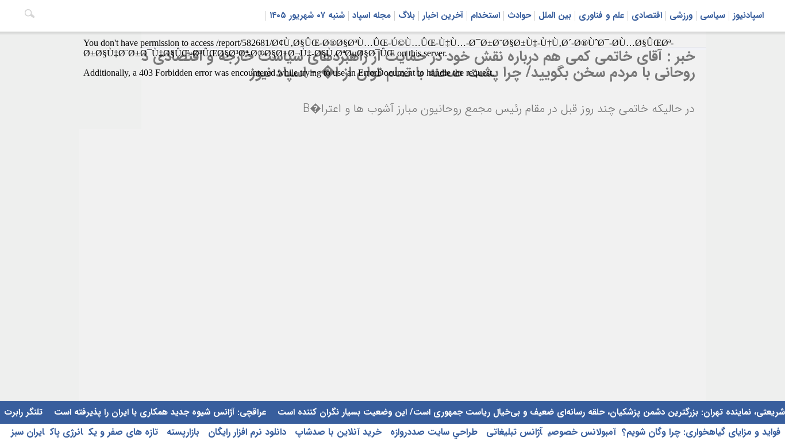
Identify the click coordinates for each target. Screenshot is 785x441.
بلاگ (406, 15)
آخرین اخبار (442, 15)
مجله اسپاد (371, 15)
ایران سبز (27, 432)
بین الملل (554, 15)
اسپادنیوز (748, 15)
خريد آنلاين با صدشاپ (337, 432)
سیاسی (712, 15)
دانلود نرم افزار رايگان (245, 432)
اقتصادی (647, 15)
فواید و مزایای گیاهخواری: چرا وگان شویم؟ (701, 432)
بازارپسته (181, 432)
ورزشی (680, 15)
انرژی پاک (66, 432)
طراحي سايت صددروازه (432, 432)
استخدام (485, 15)
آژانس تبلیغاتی (512, 432)
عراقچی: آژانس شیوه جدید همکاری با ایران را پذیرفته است (158, 412)
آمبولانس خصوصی (582, 432)
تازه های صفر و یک (123, 432)
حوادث (519, 15)
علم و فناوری (601, 15)
